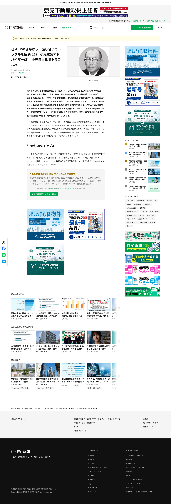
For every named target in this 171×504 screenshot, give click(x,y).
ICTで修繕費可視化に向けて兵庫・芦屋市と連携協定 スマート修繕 (73, 349)
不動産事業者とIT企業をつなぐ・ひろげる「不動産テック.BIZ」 (97, 419)
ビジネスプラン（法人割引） (136, 467)
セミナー (142, 21)
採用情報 (91, 463)
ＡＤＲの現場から (20, 73)
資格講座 (150, 21)
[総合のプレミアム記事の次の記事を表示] (119, 341)
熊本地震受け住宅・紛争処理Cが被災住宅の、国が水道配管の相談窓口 (98, 316)
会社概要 (91, 455)
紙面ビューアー (160, 21)
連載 (55, 27)
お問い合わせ (93, 487)
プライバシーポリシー (65, 188)
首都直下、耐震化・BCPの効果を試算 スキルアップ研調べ (47, 316)
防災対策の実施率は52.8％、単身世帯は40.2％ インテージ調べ (74, 316)
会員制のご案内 (131, 463)
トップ (31, 27)
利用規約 (50, 188)
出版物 (135, 21)
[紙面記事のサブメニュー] (71, 27)
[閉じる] (157, 38)
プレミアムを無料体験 (142, 27)
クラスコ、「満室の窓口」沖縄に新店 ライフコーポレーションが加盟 (98, 382)
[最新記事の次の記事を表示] (119, 376)
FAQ (89, 483)
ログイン (160, 27)
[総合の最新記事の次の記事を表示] (119, 308)
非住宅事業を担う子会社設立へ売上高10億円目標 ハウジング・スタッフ (47, 382)
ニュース (42, 27)
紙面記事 (65, 27)
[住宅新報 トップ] (14, 27)
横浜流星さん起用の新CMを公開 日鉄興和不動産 (99, 347)
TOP (12, 408)
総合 (18, 408)
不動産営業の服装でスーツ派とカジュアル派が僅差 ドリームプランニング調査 (22, 316)
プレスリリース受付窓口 (135, 479)
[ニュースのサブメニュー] (47, 27)
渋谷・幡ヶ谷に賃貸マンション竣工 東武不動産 (47, 347)
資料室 (128, 475)
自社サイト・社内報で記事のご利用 (139, 491)
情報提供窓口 (131, 487)
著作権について (93, 479)
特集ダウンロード (80, 431)
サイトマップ (93, 491)
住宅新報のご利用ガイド (135, 455)
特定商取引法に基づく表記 (97, 467)
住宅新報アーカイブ (150, 423)
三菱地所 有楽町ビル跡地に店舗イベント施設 (22, 380)
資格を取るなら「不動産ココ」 (85, 423)
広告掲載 (129, 471)
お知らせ (91, 459)
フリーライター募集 (133, 483)
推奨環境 (129, 459)
